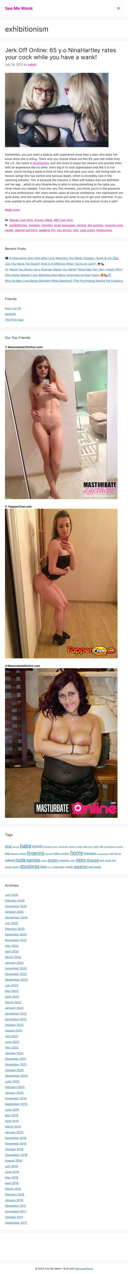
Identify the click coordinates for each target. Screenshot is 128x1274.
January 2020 (14, 1092)
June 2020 (12, 1081)
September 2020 (16, 1075)
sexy (81, 859)
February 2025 (14, 929)
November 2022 (16, 1019)
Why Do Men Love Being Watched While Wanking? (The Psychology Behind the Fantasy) (64, 280)
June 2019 (12, 1109)
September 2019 (16, 1104)
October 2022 (14, 1025)
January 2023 (14, 1008)
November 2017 (15, 1211)
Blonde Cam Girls (21, 220)
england (119, 847)
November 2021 (15, 1064)
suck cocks (87, 230)
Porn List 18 (13, 308)
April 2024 (12, 951)
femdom (34, 225)
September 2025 (16, 917)
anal (8, 846)
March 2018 (13, 1189)
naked (10, 860)
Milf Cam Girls (63, 220)
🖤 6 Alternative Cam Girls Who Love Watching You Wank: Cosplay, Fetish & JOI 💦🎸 (62, 258)
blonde (37, 846)
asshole (16, 847)
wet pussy (94, 867)
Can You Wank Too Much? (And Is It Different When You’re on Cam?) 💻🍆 (54, 264)
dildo (85, 846)
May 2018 (11, 1177)
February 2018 (14, 1194)
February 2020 (15, 1087)
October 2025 (14, 912)
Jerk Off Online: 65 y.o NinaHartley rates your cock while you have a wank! (60, 54)
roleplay (64, 860)
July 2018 (11, 1166)
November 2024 (16, 940)
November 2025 (16, 906)
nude (21, 859)
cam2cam (63, 846)
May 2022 (11, 1047)
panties (33, 860)
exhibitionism (18, 225)
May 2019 (11, 1115)
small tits (110, 860)
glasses (49, 854)
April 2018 (11, 1183)
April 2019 (11, 1121)
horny (76, 853)
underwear (58, 867)
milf (111, 853)
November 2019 (15, 1098)
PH (53, 230)
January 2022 (14, 1053)
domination (109, 846)
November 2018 (15, 1143)
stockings (29, 866)
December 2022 (15, 1013)
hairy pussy (61, 853)
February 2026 (15, 900)
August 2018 (13, 1160)
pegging (44, 230)
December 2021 (15, 1059)
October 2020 (14, 1070)
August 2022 (13, 1030)
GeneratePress (84, 1268)
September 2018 (16, 1155)
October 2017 (14, 1217)
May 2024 (11, 945)
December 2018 (15, 1138)
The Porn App (14, 319)
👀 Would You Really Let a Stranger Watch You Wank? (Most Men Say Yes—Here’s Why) (63, 269)
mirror (117, 853)
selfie (72, 860)
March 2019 (13, 1126)
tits (49, 867)
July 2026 (11, 895)
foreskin (47, 225)
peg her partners (26, 230)
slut (102, 860)
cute (79, 846)
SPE (75, 230)
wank (69, 867)
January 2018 (14, 1200)
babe (25, 846)
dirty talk (99, 846)
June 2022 (12, 1042)
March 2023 (13, 1002)
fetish (23, 853)
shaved (93, 860)
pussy (53, 860)
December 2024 (16, 934)
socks (8, 867)
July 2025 (11, 923)
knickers (90, 853)
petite (44, 860)
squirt (15, 867)
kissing (81, 225)
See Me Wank (19, 8)
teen (43, 867)
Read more (12, 209)
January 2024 (14, 962)
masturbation (102, 854)
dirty (90, 846)
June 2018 (12, 1172)
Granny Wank (43, 220)
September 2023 (16, 979)
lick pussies (95, 225)
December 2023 (16, 968)
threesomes (104, 230)
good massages (64, 225)
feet (7, 853)
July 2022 (11, 1036)
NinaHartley (41, 163)
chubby (72, 846)
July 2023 (11, 985)
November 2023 (16, 974)
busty (55, 847)
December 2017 (15, 1205)
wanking (81, 866)
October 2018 (14, 1149)
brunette (47, 846)
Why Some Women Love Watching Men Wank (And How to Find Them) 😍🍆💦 (58, 275)
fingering (35, 853)
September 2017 (16, 1222)
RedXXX (10, 314)
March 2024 (13, 957)
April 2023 (12, 996)
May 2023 (11, 991)
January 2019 (14, 1132)
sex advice (64, 230)
